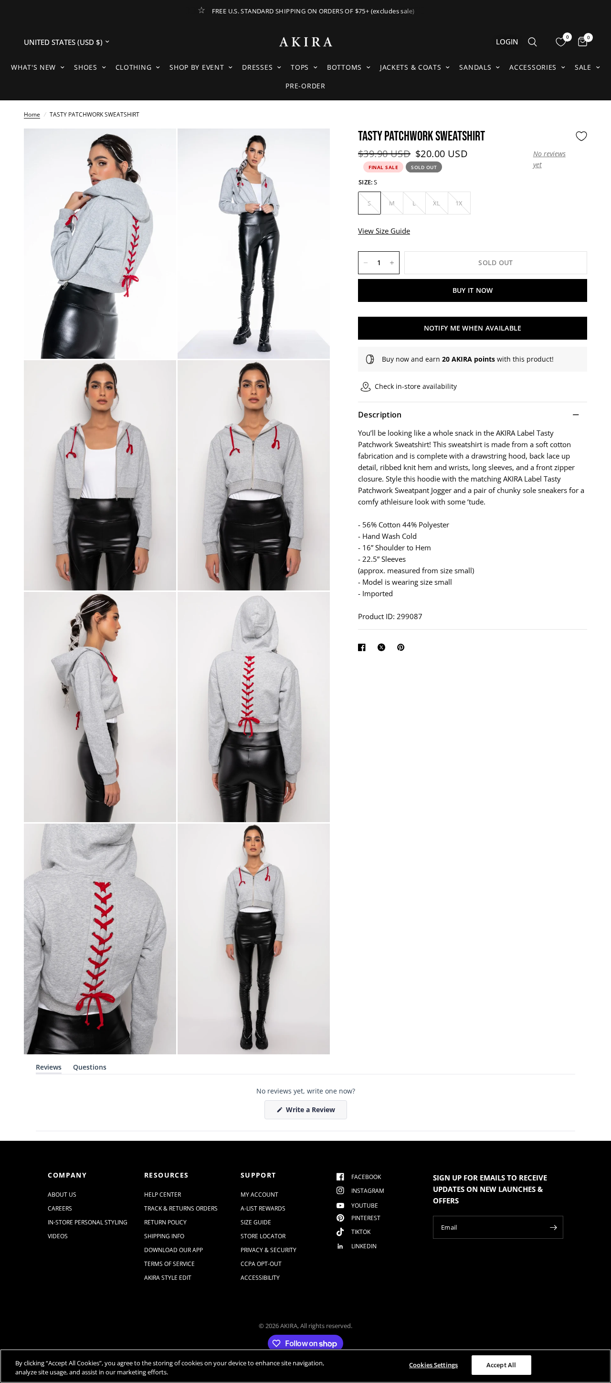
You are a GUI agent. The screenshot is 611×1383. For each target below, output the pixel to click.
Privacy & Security (268, 1250)
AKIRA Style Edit (167, 1278)
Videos (58, 1236)
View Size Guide (384, 231)
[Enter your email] (553, 1227)
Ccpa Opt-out (261, 1264)
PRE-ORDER (305, 85)
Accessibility (260, 1278)
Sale (583, 67)
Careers (60, 1208)
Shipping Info (164, 1236)
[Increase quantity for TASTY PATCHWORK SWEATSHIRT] (392, 263)
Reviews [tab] (49, 1069)
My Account (259, 1194)
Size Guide (256, 1222)
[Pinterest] (403, 647)
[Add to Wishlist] (581, 136)
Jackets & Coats (411, 67)
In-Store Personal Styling (87, 1222)
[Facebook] (363, 647)
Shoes (85, 67)
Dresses (257, 67)
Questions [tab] (89, 1069)
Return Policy (165, 1222)
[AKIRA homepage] (305, 42)
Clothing (134, 67)
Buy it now (473, 290)
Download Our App (173, 1250)
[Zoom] (156, 148)
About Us (62, 1194)
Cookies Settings (433, 1365)
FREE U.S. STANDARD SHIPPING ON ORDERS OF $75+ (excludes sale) (313, 11)
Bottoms (344, 67)
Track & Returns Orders (181, 1208)
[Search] (532, 42)
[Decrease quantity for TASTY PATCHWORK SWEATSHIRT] (365, 263)
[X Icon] (383, 647)
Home (32, 114)
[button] (551, 159)
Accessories (533, 67)
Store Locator (263, 1236)
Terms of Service (169, 1264)
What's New (33, 67)
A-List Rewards (263, 1208)
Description (380, 414)
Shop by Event (196, 67)
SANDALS (475, 67)
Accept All (501, 1365)
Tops (300, 67)
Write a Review (312, 1111)
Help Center (162, 1194)
